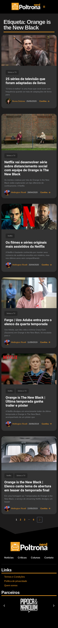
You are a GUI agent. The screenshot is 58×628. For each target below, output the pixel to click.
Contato (48, 557)
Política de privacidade (15, 581)
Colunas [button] (35, 557)
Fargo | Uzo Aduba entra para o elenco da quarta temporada (28, 322)
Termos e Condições (14, 577)
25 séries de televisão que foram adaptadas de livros (26, 81)
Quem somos (10, 585)
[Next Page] (39, 519)
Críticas (22, 557)
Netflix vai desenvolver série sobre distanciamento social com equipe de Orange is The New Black (26, 168)
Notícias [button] (9, 557)
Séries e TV (12, 72)
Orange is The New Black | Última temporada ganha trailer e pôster (25, 402)
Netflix (10, 236)
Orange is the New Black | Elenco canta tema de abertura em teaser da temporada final (27, 486)
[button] (44, 6)
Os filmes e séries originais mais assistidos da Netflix (26, 244)
